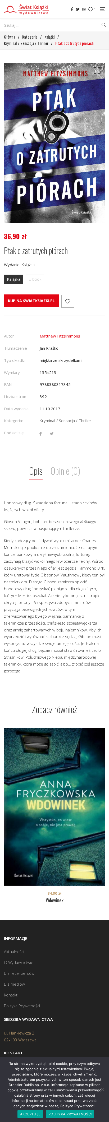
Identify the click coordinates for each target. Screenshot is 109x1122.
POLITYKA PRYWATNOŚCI (70, 1114)
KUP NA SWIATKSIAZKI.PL (31, 300)
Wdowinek (54, 900)
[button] (96, 71)
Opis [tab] (36, 470)
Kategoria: (13, 420)
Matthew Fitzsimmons (60, 336)
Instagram (83, 9)
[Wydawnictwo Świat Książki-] (26, 9)
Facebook (72, 9)
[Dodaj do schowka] (67, 301)
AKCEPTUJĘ (30, 1114)
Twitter (78, 9)
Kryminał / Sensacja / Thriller (65, 420)
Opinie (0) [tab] (65, 470)
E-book (35, 279)
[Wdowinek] (54, 807)
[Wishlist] (90, 9)
